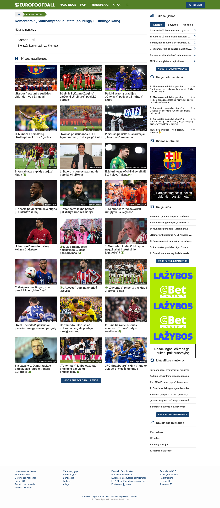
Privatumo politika (119, 496)
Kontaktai (86, 496)
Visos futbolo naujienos (81, 380)
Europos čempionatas (122, 474)
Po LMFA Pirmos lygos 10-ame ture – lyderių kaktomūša (180, 382)
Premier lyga (69, 474)
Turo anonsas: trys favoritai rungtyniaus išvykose (176, 370)
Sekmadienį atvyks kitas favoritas (167, 406)
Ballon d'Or (20, 481)
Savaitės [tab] (173, 24)
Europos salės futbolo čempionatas (128, 478)
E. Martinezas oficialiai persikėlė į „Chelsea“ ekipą (177, 86)
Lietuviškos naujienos (25, 478)
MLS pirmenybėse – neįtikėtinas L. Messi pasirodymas (179, 61)
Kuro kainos (156, 432)
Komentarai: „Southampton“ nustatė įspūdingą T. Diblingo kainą (67, 21)
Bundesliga (68, 478)
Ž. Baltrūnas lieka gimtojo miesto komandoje (174, 388)
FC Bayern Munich (169, 474)
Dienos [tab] (157, 24)
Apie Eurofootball (101, 496)
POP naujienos (22, 474)
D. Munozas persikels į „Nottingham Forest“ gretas (177, 228)
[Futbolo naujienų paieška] (127, 5)
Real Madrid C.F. (168, 471)
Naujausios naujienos (25, 471)
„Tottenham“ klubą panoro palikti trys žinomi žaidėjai (178, 49)
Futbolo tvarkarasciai (25, 484)
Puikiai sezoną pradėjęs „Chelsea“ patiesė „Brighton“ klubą (182, 222)
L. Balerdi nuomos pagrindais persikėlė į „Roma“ (176, 253)
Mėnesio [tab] (188, 24)
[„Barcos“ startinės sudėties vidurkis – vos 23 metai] (173, 173)
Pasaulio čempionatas (122, 471)
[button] (117, 5)
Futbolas (134, 496)
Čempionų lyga (70, 471)
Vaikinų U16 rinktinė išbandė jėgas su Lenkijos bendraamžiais (183, 376)
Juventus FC (166, 484)
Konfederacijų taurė (121, 484)
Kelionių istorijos (159, 444)
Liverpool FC (166, 481)
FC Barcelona (166, 478)
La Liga (66, 481)
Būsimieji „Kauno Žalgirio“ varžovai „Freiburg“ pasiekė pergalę (184, 216)
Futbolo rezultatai (23, 487)
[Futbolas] (18, 14)
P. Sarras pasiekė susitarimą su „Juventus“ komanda (178, 241)
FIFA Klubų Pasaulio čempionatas (128, 481)
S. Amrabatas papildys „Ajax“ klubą (169, 108)
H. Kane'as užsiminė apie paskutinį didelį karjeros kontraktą (182, 36)
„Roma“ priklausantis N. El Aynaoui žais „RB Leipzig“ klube (182, 235)
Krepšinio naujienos (161, 450)
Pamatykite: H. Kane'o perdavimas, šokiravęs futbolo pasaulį (182, 42)
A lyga (66, 484)
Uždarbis (155, 438)
